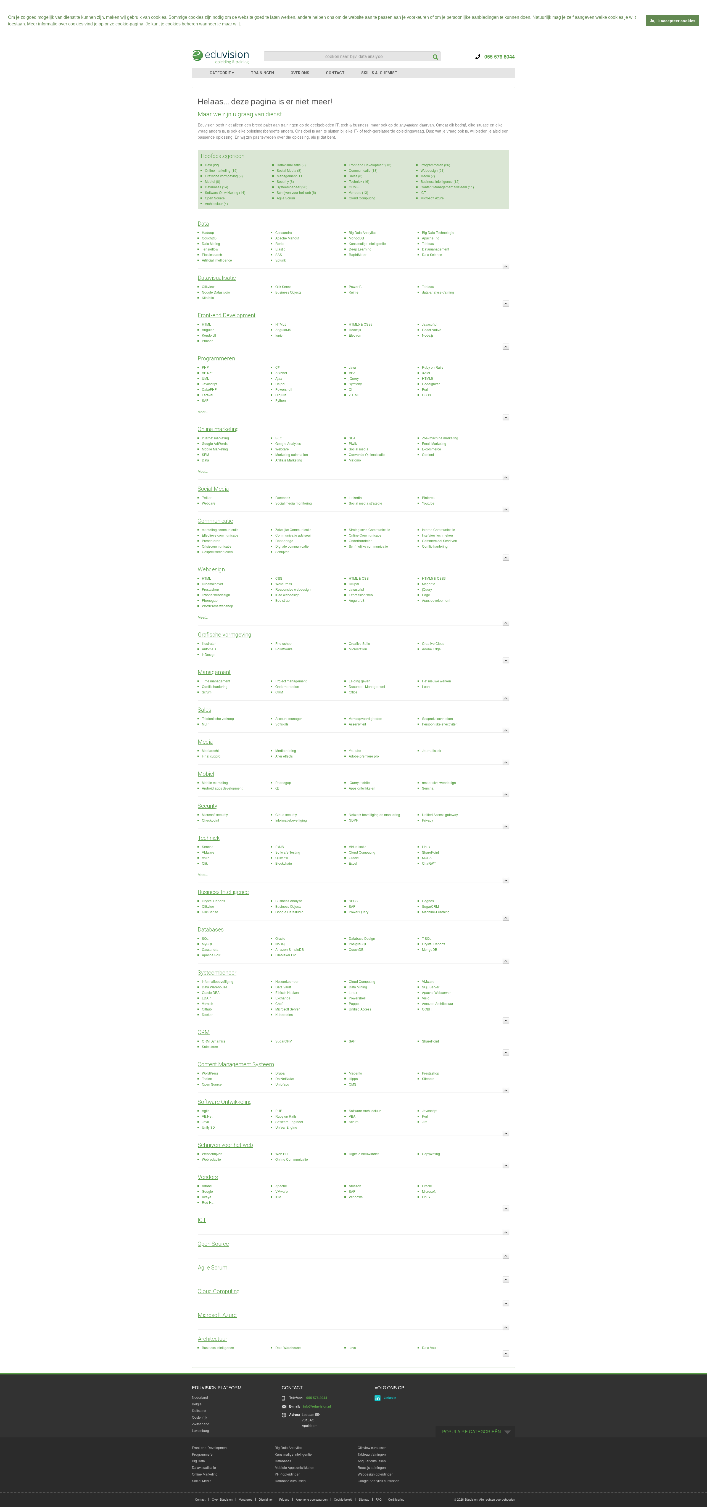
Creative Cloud (433, 643)
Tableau (428, 243)
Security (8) (285, 181)
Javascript (429, 324)
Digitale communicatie (292, 546)
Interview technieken (437, 535)
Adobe (207, 1185)
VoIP (205, 857)
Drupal (354, 583)
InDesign (208, 654)
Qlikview (208, 286)
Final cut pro (211, 756)
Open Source (215, 198)
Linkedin (355, 497)
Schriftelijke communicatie (368, 546)
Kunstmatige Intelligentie (367, 243)
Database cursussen (290, 1480)
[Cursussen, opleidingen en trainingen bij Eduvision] (220, 57)
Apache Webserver (436, 992)
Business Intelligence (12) (440, 181)
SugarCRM (430, 906)
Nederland (200, 1397)
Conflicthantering (435, 546)
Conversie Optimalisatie (367, 454)
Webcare (282, 449)
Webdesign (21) (433, 170)
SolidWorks (283, 648)
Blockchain (283, 863)
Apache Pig (430, 238)
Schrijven (282, 551)
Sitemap (363, 1499)
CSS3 (426, 394)
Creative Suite (359, 643)
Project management (291, 681)
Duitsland (199, 1410)
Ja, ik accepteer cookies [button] (672, 21)
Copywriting (431, 1153)
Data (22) (212, 164)
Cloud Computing (362, 198)
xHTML (354, 394)
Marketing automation (291, 454)
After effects (284, 756)
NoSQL (280, 943)
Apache (281, 1185)
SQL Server (430, 987)
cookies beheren (181, 24)
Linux (426, 846)
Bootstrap (282, 600)
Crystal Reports (213, 900)
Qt (350, 389)
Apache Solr (211, 954)
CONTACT (335, 73)
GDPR (353, 820)
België (197, 1404)
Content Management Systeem (236, 1064)
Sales (204, 709)
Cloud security (286, 814)
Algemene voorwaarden (312, 1499)
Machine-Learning (436, 911)
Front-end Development (226, 315)
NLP (205, 724)
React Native (431, 329)
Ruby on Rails (432, 367)
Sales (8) (355, 175)
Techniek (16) (359, 181)
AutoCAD (209, 648)
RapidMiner (357, 254)
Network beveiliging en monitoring (374, 814)
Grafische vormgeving (224, 634)
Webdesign (211, 569)
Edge (426, 594)
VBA (352, 372)
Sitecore (428, 1078)
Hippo (353, 1078)
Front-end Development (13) (370, 164)
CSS (278, 578)
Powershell (283, 389)
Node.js (428, 335)
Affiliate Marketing (288, 460)
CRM (279, 692)
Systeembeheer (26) (292, 186)
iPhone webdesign (216, 594)
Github (207, 1009)
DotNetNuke (284, 1078)
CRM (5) (355, 186)
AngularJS (283, 329)
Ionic (279, 335)
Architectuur (212, 1339)
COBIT (427, 1009)
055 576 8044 (497, 56)
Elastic (280, 249)
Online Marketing (205, 1474)
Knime (353, 292)
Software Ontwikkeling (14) (225, 192)
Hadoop (208, 232)
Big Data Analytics (362, 232)
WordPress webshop (217, 605)
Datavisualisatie (217, 278)
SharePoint (430, 852)
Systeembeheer (217, 972)
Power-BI (355, 286)
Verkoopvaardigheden (365, 718)
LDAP (206, 998)
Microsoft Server (287, 1009)
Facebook (282, 497)
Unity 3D (208, 1127)
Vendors (208, 1177)
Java (352, 367)
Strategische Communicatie (369, 529)
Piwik (353, 443)
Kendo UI (209, 335)
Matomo (355, 460)
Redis (279, 243)
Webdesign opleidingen (376, 1474)
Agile (206, 1110)
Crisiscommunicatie (216, 546)
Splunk (280, 260)
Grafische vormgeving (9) (224, 175)
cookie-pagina (129, 24)
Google (207, 1191)
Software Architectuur (365, 1110)
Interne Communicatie (438, 529)
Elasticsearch (212, 254)
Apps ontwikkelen (362, 788)
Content (428, 454)
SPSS (353, 900)
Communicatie (215, 521)
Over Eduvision (222, 1499)
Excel (353, 863)
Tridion (207, 1078)
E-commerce (431, 449)
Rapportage (284, 540)
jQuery (354, 378)
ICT (423, 192)
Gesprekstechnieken (217, 551)
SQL (205, 938)
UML (205, 378)
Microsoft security (215, 814)
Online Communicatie (365, 535)
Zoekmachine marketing (440, 438)
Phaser (207, 340)
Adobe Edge (431, 648)
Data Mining (211, 243)
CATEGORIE (221, 73)
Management (214, 672)
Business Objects (288, 292)
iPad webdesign (287, 594)
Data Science (432, 254)
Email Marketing (434, 443)
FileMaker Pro (285, 954)
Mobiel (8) (212, 181)
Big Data (198, 1460)
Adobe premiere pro (364, 756)
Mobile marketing (215, 782)
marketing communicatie (220, 529)
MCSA (427, 857)
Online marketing (218, 429)
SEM (205, 454)
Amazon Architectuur (437, 1003)
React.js (355, 329)
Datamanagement (435, 249)
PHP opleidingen (287, 1474)
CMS (352, 1084)
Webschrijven (212, 1153)
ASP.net (281, 372)
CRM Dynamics (213, 1041)
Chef (279, 1003)
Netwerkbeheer (287, 981)
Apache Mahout (287, 238)
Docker (207, 1014)
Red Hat (208, 1202)
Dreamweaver (212, 583)
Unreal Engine (286, 1127)
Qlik (205, 863)
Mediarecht (210, 750)
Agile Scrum (286, 198)
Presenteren (211, 540)
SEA (352, 438)
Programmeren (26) (435, 164)
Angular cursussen (372, 1460)
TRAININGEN (262, 73)
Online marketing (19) (221, 170)
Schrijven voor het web (225, 1145)
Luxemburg (200, 1430)
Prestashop (210, 589)
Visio (425, 998)
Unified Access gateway (440, 814)
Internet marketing (215, 438)
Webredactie (211, 1159)
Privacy (427, 820)
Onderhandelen (361, 540)
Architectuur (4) (216, 203)
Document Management (367, 686)
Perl (425, 389)
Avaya (206, 1196)
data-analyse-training (438, 292)
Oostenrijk (199, 1417)
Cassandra (283, 232)
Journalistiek (431, 750)
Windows (356, 1196)
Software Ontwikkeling (225, 1102)
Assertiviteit (357, 724)
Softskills (282, 724)
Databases (211, 929)
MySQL (207, 943)
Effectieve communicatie (220, 535)
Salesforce (210, 1046)
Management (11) (290, 175)
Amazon (355, 1185)
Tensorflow (210, 249)
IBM (278, 1196)
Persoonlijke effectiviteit (439, 724)
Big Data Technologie (438, 232)
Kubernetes (284, 1014)
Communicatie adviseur (293, 535)
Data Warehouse (214, 987)
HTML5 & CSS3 (361, 324)
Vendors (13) (358, 192)
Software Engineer (289, 1121)
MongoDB (356, 238)
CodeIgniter (431, 383)
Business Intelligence (223, 892)
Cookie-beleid (343, 1499)
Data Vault (283, 987)
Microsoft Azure (432, 198)
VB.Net (207, 372)
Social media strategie (365, 503)
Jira (425, 1121)
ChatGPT (429, 863)
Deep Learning (360, 249)
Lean (426, 686)
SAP (205, 400)
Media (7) (428, 175)
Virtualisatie (357, 846)
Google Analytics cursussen (378, 1480)
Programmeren (216, 358)
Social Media (213, 488)
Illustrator (209, 643)
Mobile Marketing (215, 449)
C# (277, 367)
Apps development (436, 600)
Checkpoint (210, 820)
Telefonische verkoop (218, 718)
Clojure (280, 394)
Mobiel (206, 773)
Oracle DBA (211, 992)
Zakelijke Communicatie (293, 529)
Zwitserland (200, 1423)
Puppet (354, 1003)
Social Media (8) (289, 170)
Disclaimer (266, 1499)
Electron (355, 335)
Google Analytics (288, 443)
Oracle (354, 857)
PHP (205, 367)
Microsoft (429, 1191)
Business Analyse (288, 900)
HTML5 (280, 324)
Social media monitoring (293, 503)
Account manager (288, 718)
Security (207, 806)
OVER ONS (300, 73)
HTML (206, 324)
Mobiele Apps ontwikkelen (294, 1467)
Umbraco (282, 1084)
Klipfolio (208, 297)
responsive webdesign (439, 782)
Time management (216, 681)
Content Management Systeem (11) (447, 186)
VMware (208, 852)
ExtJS (279, 846)
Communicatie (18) (363, 170)
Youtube (428, 503)
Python (280, 400)
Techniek (209, 838)
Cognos (428, 900)
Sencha (428, 788)
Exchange (283, 998)
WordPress (283, 583)
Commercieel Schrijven (439, 540)
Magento (428, 583)
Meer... (203, 411)
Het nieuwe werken (436, 681)
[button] (243, 24)
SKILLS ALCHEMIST (379, 73)
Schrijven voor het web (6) (296, 192)
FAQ (379, 1499)
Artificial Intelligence (217, 260)
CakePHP (209, 389)
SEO (278, 438)
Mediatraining (285, 750)
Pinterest (428, 497)
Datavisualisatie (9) (291, 164)
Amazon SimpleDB (289, 949)
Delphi (280, 383)
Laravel (207, 394)
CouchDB (209, 238)
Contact (200, 1499)
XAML (426, 372)
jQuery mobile (359, 782)
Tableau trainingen (372, 1454)
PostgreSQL (358, 943)
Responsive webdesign (293, 589)
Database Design (362, 938)
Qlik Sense (283, 286)
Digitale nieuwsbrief (364, 1153)
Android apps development (222, 788)
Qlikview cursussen (372, 1447)
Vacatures (245, 1499)
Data (203, 223)
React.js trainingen (372, 1467)
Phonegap (210, 600)
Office (353, 692)
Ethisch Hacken (287, 992)
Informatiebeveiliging (291, 820)
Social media (358, 449)
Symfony (355, 383)
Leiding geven (359, 681)
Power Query (358, 911)
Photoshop (283, 643)
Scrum (207, 692)
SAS (278, 254)
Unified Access (360, 1009)
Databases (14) (216, 186)
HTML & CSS (359, 578)
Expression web (361, 594)
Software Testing (287, 852)
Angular (208, 329)
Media (205, 741)
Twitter (207, 497)
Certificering (396, 1499)
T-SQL (426, 938)
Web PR (281, 1153)
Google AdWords (215, 443)
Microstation (358, 648)
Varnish (207, 1003)
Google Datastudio (216, 292)
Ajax (278, 378)
